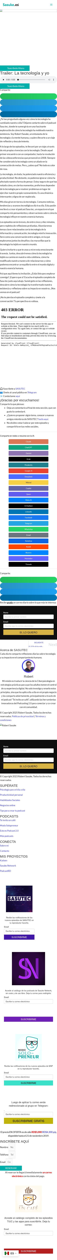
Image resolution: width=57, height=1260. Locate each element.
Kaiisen (3, 860)
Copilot (28, 488)
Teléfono (4, 1154)
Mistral (28, 482)
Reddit (28, 547)
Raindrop (28, 541)
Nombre (4, 1147)
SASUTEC (20, 388)
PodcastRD (5, 871)
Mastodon (28, 558)
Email (28, 535)
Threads (28, 564)
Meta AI (28, 500)
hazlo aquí (43, 419)
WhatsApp (29, 529)
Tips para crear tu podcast (12, 810)
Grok (28, 459)
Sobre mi (4, 845)
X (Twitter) (29, 506)
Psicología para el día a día (12, 789)
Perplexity (28, 465)
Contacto (4, 850)
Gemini (28, 453)
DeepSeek (28, 477)
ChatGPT (28, 447)
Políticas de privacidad (23, 716)
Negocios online (7, 805)
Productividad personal (11, 794)
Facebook (28, 518)
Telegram (32, 392)
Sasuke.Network (8, 865)
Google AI (28, 471)
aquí (18, 396)
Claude (28, 442)
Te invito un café (8, 820)
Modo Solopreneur (9, 825)
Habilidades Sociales (10, 800)
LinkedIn (28, 512)
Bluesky (29, 553)
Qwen (28, 494)
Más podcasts (6, 836)
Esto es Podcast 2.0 (9, 830)
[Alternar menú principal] (51, 5)
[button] (28, 96)
